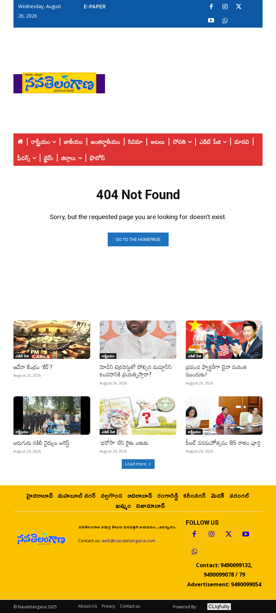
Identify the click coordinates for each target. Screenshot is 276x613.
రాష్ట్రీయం (108, 356)
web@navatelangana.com (128, 541)
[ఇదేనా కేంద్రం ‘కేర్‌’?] (51, 339)
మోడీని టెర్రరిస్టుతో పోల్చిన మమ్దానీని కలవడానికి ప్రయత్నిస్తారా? (136, 370)
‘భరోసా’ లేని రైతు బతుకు (124, 442)
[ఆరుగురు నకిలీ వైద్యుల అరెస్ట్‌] (51, 415)
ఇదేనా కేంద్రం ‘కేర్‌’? (33, 366)
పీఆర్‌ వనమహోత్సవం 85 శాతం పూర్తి (223, 442)
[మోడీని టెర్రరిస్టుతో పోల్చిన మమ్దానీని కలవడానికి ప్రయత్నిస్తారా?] (138, 339)
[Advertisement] (190, 81)
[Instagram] (225, 7)
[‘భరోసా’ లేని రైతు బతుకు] (138, 415)
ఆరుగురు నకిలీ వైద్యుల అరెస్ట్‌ (41, 442)
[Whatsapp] (194, 551)
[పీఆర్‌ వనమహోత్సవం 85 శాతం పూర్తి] (224, 415)
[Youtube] (211, 21)
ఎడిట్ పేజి (22, 356)
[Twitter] (239, 7)
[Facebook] (211, 7)
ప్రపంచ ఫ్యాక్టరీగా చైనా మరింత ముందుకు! (216, 370)
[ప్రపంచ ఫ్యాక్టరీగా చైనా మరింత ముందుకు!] (224, 339)
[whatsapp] (225, 21)
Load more (135, 464)
